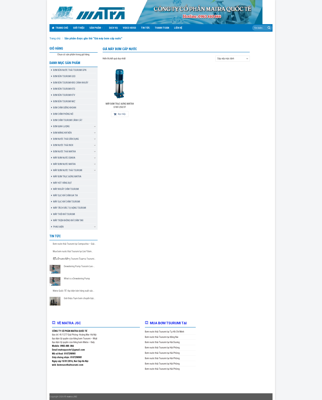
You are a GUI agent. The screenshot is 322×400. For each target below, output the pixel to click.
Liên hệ (178, 27)
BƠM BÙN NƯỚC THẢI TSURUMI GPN (69, 70)
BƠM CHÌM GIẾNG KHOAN (64, 107)
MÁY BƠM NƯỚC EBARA (64, 157)
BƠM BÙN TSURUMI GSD (64, 76)
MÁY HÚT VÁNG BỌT (62, 182)
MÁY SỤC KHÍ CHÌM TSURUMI (66, 201)
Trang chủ (62, 27)
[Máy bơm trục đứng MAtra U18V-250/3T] (120, 84)
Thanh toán (162, 27)
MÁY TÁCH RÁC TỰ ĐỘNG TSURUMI (69, 207)
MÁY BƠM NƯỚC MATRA (64, 164)
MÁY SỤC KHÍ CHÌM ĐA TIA (65, 195)
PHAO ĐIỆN (58, 226)
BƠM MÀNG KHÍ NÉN (62, 132)
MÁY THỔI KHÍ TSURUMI (64, 214)
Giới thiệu (78, 27)
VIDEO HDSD (129, 27)
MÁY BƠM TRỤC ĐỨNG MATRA (67, 176)
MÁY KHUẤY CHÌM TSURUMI (66, 189)
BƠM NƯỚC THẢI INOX (63, 145)
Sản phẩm (95, 27)
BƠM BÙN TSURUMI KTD (64, 88)
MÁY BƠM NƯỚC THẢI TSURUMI (67, 170)
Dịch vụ (113, 27)
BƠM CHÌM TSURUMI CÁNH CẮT (67, 120)
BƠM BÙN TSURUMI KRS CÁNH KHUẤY (70, 82)
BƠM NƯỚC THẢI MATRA (64, 151)
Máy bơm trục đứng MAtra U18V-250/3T (120, 105)
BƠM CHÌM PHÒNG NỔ (63, 114)
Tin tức (145, 27)
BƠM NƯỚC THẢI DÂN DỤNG (66, 139)
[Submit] (269, 28)
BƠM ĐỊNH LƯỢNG (61, 126)
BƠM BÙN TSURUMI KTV (64, 95)
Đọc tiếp (121, 114)
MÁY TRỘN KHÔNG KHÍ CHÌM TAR (68, 220)
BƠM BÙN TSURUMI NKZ (64, 101)
